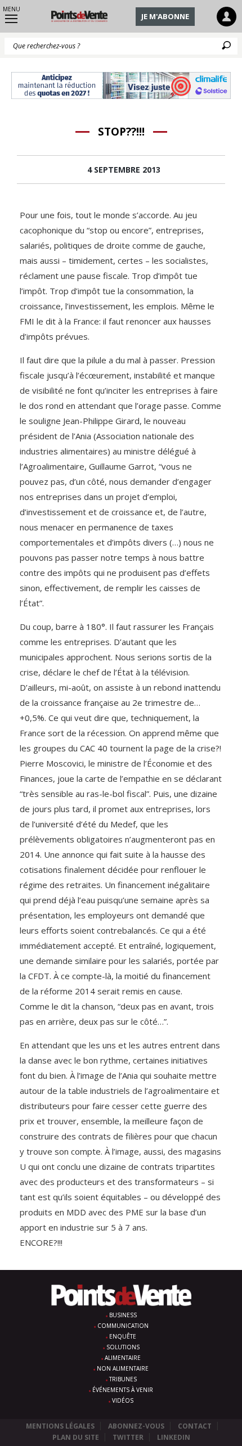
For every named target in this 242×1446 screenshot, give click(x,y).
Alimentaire (123, 1358)
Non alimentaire (123, 1368)
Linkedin (173, 1437)
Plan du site (75, 1437)
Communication (123, 1326)
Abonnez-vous (136, 1426)
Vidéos (122, 1400)
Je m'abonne (165, 16)
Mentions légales (60, 1426)
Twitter (128, 1437)
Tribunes (123, 1379)
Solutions (123, 1347)
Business (123, 1315)
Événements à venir (122, 1390)
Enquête (122, 1336)
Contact (195, 1426)
